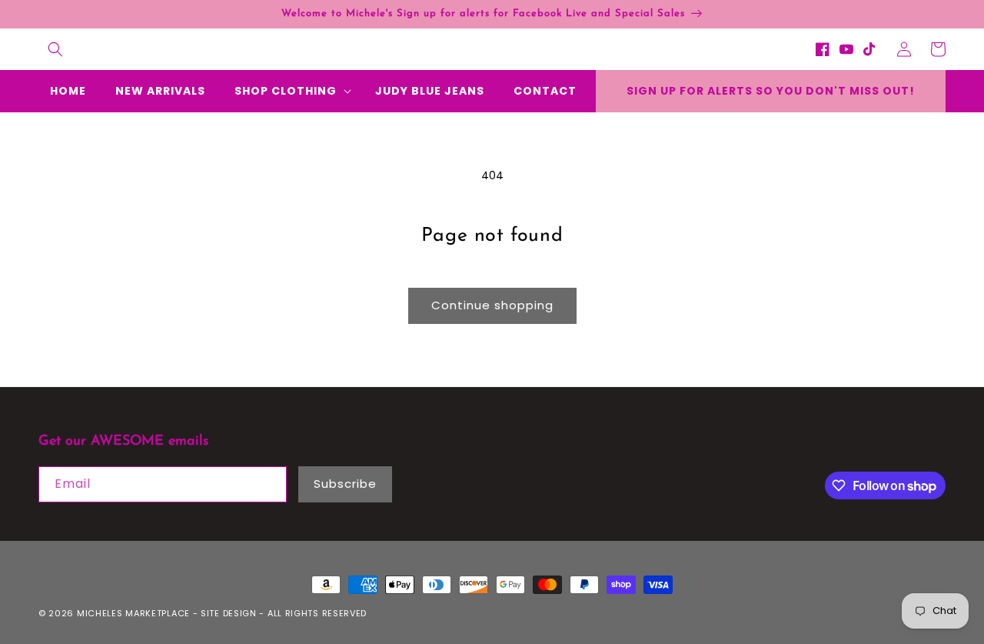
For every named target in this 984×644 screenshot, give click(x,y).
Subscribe (345, 483)
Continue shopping (492, 305)
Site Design (229, 613)
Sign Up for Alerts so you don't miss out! (771, 90)
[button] (55, 49)
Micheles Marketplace (133, 613)
